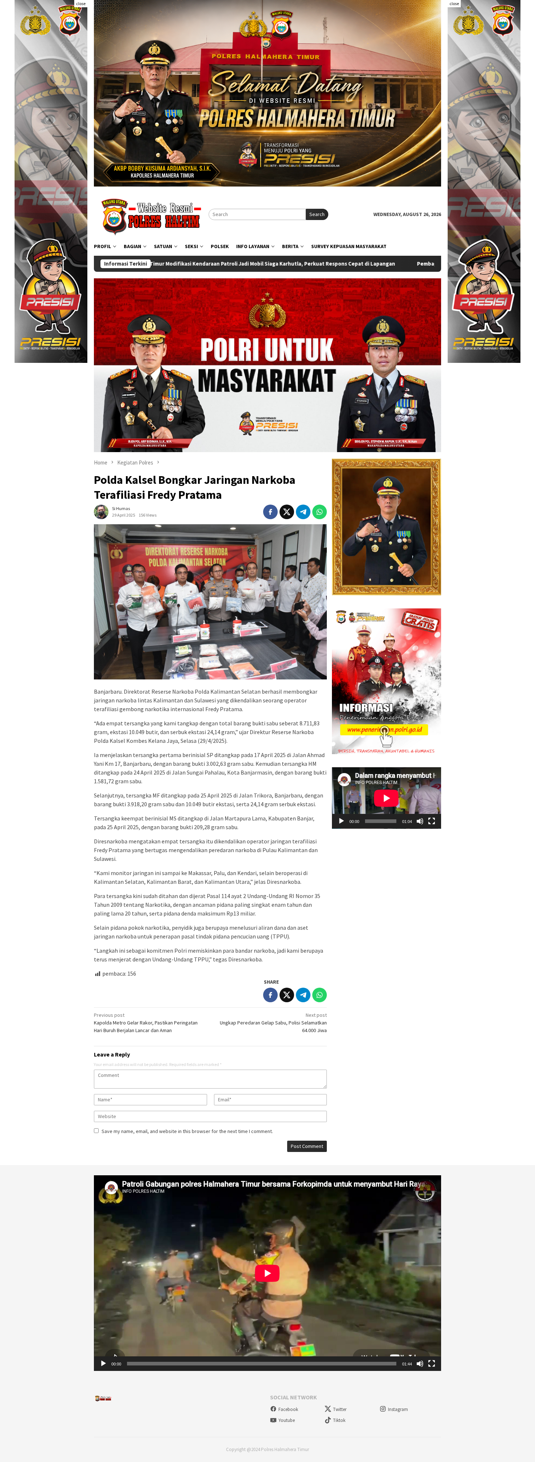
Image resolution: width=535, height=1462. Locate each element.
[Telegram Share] (303, 512)
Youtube (286, 1420)
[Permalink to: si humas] (101, 511)
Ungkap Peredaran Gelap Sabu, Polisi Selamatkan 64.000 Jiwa (273, 1023)
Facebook (288, 1409)
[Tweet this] (287, 512)
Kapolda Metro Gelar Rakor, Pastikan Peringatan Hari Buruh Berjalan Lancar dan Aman (146, 1023)
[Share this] (270, 512)
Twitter (339, 1409)
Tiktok (339, 1420)
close (81, 3)
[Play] (341, 821)
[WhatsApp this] (319, 512)
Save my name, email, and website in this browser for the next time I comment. (187, 1131)
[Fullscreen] (431, 821)
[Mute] (420, 821)
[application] (386, 798)
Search (317, 214)
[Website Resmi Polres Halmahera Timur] (151, 214)
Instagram (398, 1409)
